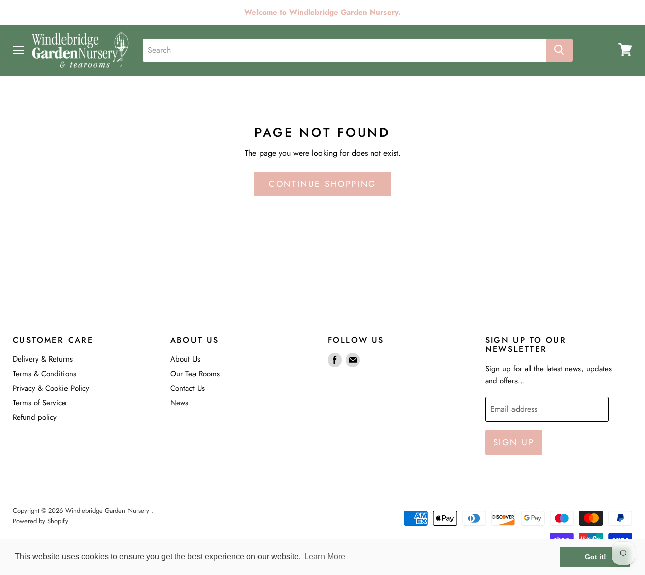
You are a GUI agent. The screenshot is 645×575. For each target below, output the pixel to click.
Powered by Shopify (40, 521)
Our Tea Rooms (195, 373)
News (179, 402)
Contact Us (187, 388)
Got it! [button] (595, 557)
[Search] (559, 49)
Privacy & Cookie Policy (51, 388)
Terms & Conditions (44, 373)
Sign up (514, 442)
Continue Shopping (322, 184)
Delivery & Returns (43, 359)
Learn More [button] (324, 556)
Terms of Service (39, 402)
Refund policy (35, 417)
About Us (185, 359)
